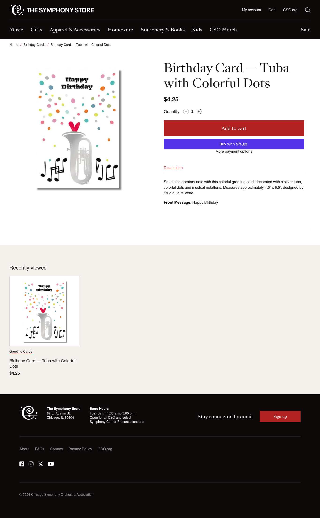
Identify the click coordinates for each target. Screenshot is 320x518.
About (24, 448)
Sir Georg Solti (177, 20)
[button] (271, 10)
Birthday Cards (34, 44)
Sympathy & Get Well (182, 20)
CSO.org (290, 9)
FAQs (39, 448)
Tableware (18, 20)
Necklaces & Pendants (106, 20)
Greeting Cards (20, 351)
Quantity (171, 111)
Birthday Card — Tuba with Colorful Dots (42, 363)
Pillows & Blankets (102, 20)
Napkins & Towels (24, 20)
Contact (56, 448)
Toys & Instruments (25, 20)
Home (13, 44)
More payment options (234, 151)
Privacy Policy (80, 448)
